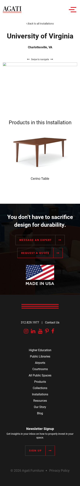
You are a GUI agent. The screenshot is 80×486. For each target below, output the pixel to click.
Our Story (40, 407)
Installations (40, 394)
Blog (40, 413)
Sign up (35, 450)
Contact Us (52, 322)
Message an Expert (35, 239)
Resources (40, 400)
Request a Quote (35, 252)
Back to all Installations (40, 23)
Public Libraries (40, 356)
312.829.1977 (30, 322)
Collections (40, 388)
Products (40, 381)
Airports (40, 363)
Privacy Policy (59, 470)
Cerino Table (40, 178)
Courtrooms (40, 369)
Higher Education (40, 350)
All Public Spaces (40, 375)
